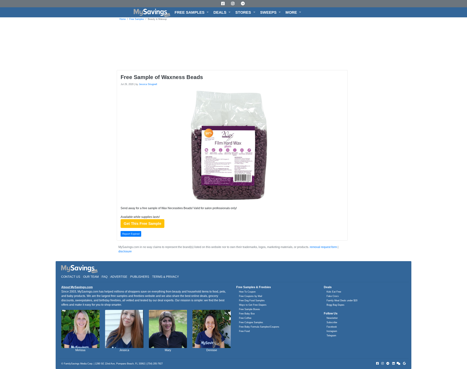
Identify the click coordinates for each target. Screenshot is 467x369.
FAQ (104, 276)
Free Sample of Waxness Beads (162, 77)
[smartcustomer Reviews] (398, 363)
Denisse (211, 350)
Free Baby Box (247, 313)
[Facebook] (223, 3)
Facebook (332, 326)
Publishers (139, 276)
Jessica (124, 350)
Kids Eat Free (334, 291)
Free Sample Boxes (249, 309)
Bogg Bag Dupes (335, 304)
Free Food (244, 331)
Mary (168, 350)
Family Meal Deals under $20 (342, 300)
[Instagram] (233, 3)
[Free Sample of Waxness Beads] (228, 145)
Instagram (332, 331)
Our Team (91, 276)
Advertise (118, 276)
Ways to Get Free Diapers (253, 304)
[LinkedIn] (393, 363)
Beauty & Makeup (157, 19)
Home (122, 19)
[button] (191, 12)
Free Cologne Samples (251, 322)
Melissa (80, 350)
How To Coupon (247, 291)
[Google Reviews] (404, 363)
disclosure (125, 251)
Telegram (331, 335)
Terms (157, 276)
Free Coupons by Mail (250, 296)
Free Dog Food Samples (252, 300)
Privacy (172, 276)
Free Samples (136, 19)
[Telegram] (243, 3)
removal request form (323, 247)
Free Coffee (245, 318)
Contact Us (70, 276)
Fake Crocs (333, 296)
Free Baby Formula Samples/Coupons (259, 326)
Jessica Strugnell (148, 84)
